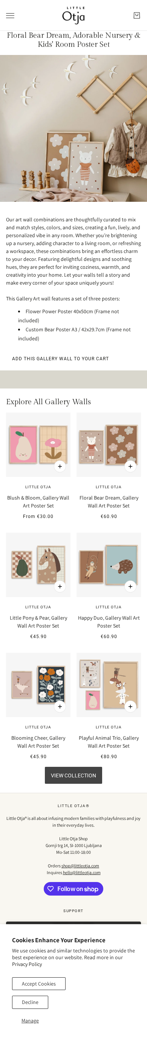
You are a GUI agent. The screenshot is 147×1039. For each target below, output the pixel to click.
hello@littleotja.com (82, 872)
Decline (30, 1002)
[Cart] (137, 15)
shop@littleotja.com (80, 865)
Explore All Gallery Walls (48, 402)
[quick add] (60, 586)
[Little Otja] (73, 15)
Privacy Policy (27, 964)
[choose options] (60, 466)
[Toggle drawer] (10, 15)
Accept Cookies (39, 983)
